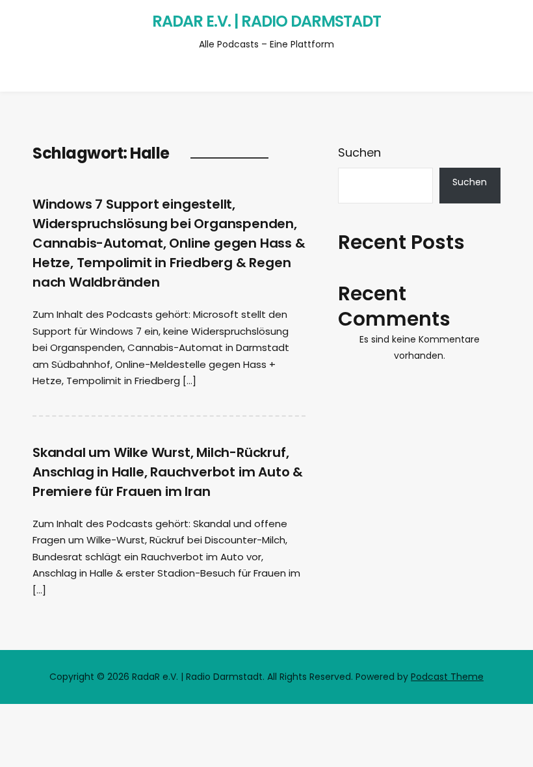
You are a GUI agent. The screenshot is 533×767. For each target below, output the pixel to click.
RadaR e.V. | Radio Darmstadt (266, 21)
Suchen (359, 152)
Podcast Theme (447, 676)
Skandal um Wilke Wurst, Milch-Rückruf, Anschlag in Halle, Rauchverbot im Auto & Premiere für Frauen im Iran (167, 471)
